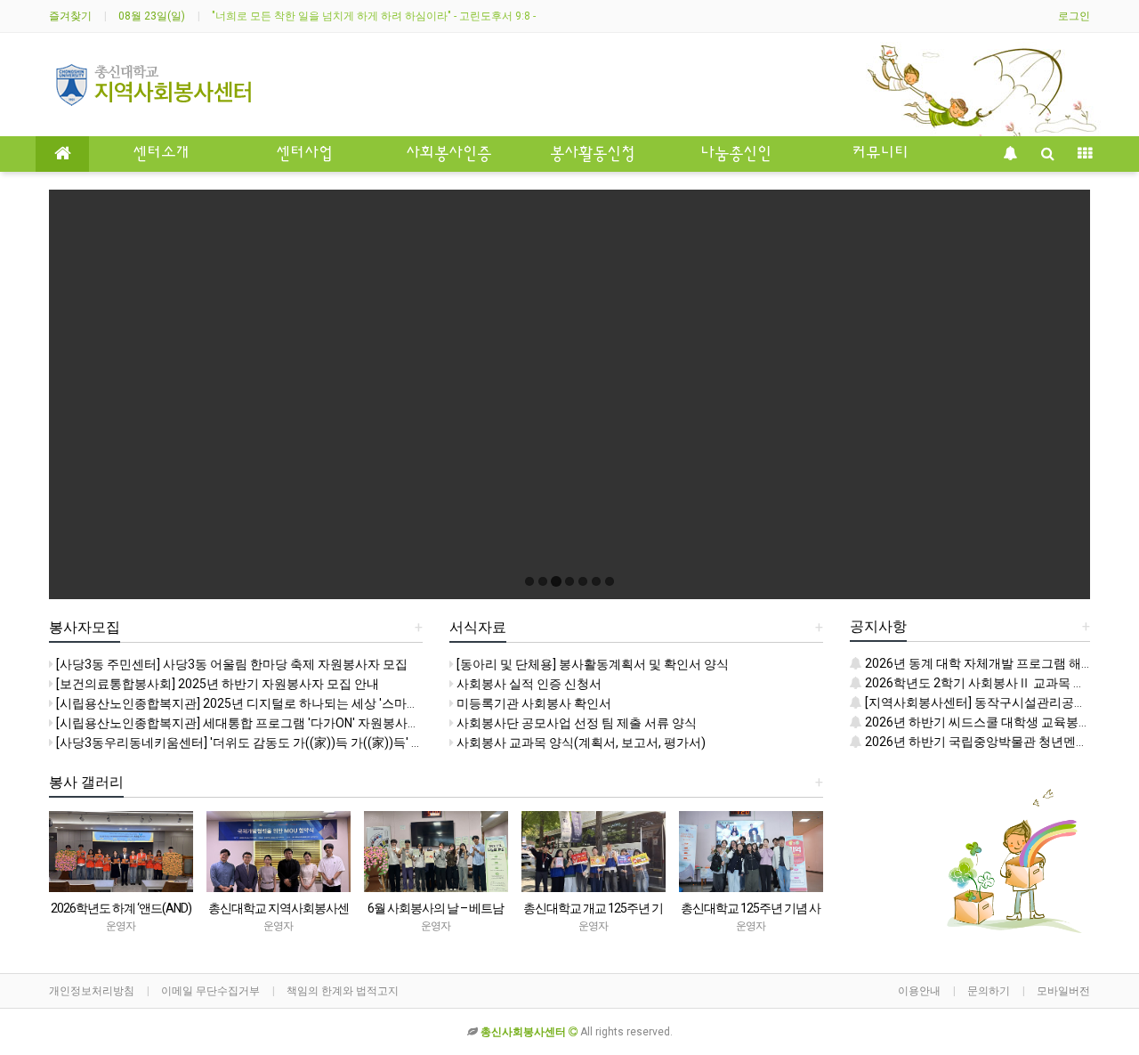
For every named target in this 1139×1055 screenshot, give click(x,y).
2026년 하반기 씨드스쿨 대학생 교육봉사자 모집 (996, 722)
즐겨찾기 (70, 16)
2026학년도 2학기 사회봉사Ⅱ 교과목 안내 (980, 683)
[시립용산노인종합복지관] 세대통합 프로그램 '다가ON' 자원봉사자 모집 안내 (264, 723)
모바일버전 (1063, 991)
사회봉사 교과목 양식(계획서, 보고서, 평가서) (580, 742)
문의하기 (988, 991)
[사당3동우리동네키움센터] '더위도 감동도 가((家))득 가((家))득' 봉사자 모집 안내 (278, 742)
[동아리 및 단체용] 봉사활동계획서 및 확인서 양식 (591, 664)
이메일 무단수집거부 (210, 991)
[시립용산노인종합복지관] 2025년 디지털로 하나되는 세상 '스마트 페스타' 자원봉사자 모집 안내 (317, 703)
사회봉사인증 (448, 154)
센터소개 (161, 154)
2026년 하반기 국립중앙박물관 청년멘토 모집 (989, 741)
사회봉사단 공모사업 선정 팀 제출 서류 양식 (575, 723)
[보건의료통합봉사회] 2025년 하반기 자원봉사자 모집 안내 (216, 684)
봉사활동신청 (592, 154)
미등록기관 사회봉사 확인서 (532, 703)
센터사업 (304, 154)
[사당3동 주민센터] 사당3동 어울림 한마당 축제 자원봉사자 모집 (230, 664)
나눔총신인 (735, 154)
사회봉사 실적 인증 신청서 (528, 684)
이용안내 (919, 991)
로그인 (1074, 16)
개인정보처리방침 (91, 991)
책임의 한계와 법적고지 (343, 991)
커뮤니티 (880, 154)
